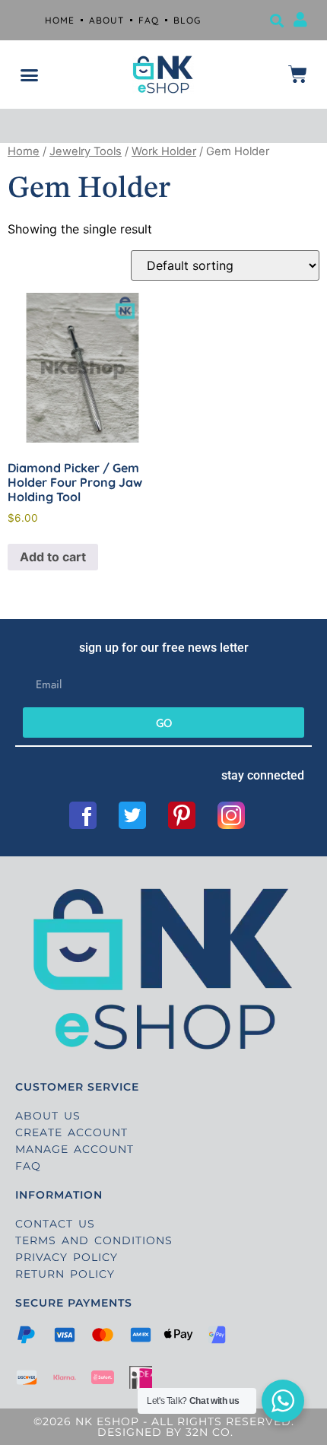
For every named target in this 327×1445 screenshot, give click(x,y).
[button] (276, 20)
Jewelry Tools (85, 151)
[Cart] (297, 74)
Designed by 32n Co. (163, 1432)
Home (24, 151)
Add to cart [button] (53, 556)
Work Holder (164, 151)
